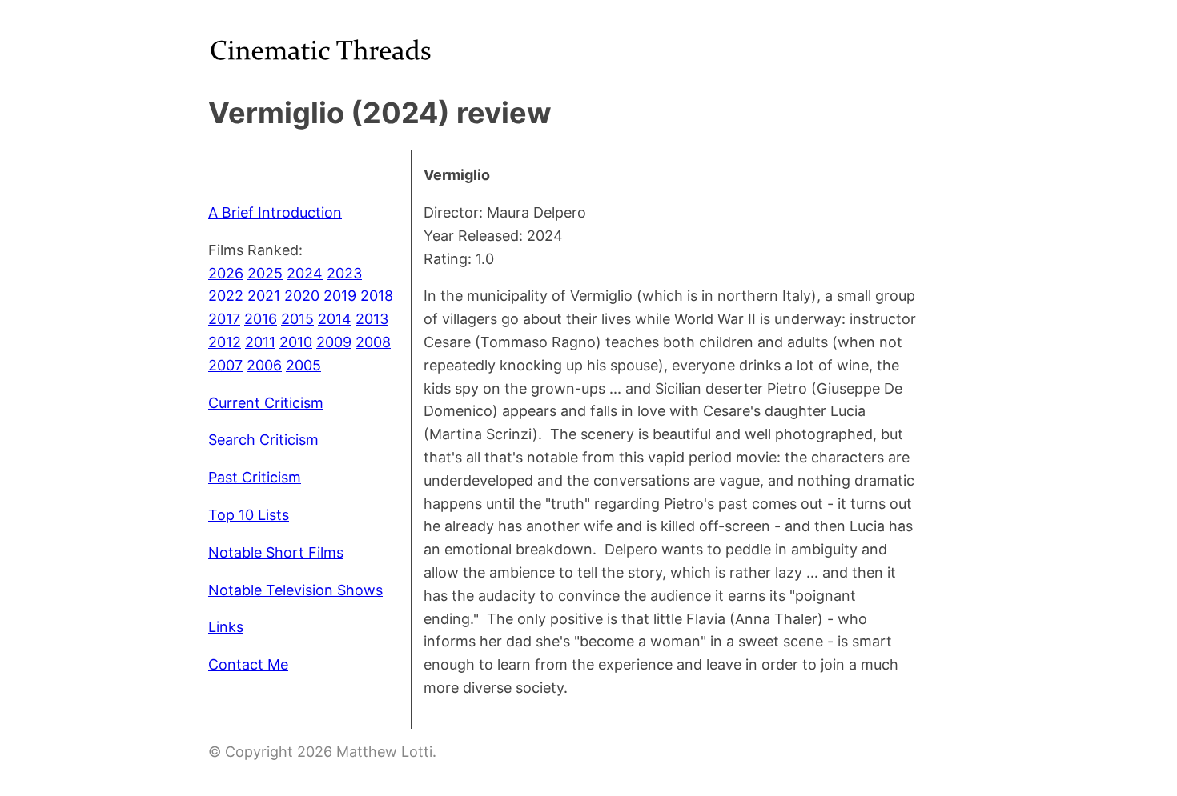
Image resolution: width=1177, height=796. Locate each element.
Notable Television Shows (295, 590)
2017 (224, 318)
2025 (265, 273)
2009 (333, 342)
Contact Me (248, 664)
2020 (301, 295)
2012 (224, 342)
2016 (260, 318)
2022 (225, 295)
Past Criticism (254, 477)
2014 (334, 318)
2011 (260, 342)
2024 (305, 273)
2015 (297, 318)
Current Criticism (265, 402)
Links (225, 626)
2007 (225, 365)
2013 (372, 318)
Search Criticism (263, 439)
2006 (264, 365)
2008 (373, 342)
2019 (339, 295)
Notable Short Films (275, 552)
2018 (376, 295)
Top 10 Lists (248, 514)
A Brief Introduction (275, 212)
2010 (295, 342)
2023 (344, 273)
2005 (303, 365)
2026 (225, 273)
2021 (263, 295)
